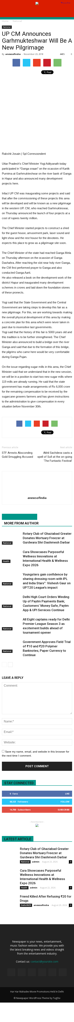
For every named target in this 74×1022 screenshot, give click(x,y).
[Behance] (11, 972)
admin (35, 861)
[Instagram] (32, 972)
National (7, 27)
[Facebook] (21, 972)
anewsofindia (13, 54)
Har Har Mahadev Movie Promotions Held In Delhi (37, 991)
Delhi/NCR (26, 905)
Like (67, 793)
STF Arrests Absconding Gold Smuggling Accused (17, 454)
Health (6, 561)
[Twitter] (42, 972)
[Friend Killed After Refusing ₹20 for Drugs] (9, 902)
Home (5, 21)
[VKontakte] (62, 972)
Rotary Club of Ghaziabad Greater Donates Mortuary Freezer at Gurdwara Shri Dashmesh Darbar (47, 538)
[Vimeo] (52, 972)
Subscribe (63, 809)
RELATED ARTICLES (19, 517)
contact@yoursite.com (44, 961)
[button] (68, 12)
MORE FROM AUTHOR (21, 523)
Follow (65, 801)
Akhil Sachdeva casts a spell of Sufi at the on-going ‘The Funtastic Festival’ (54, 457)
